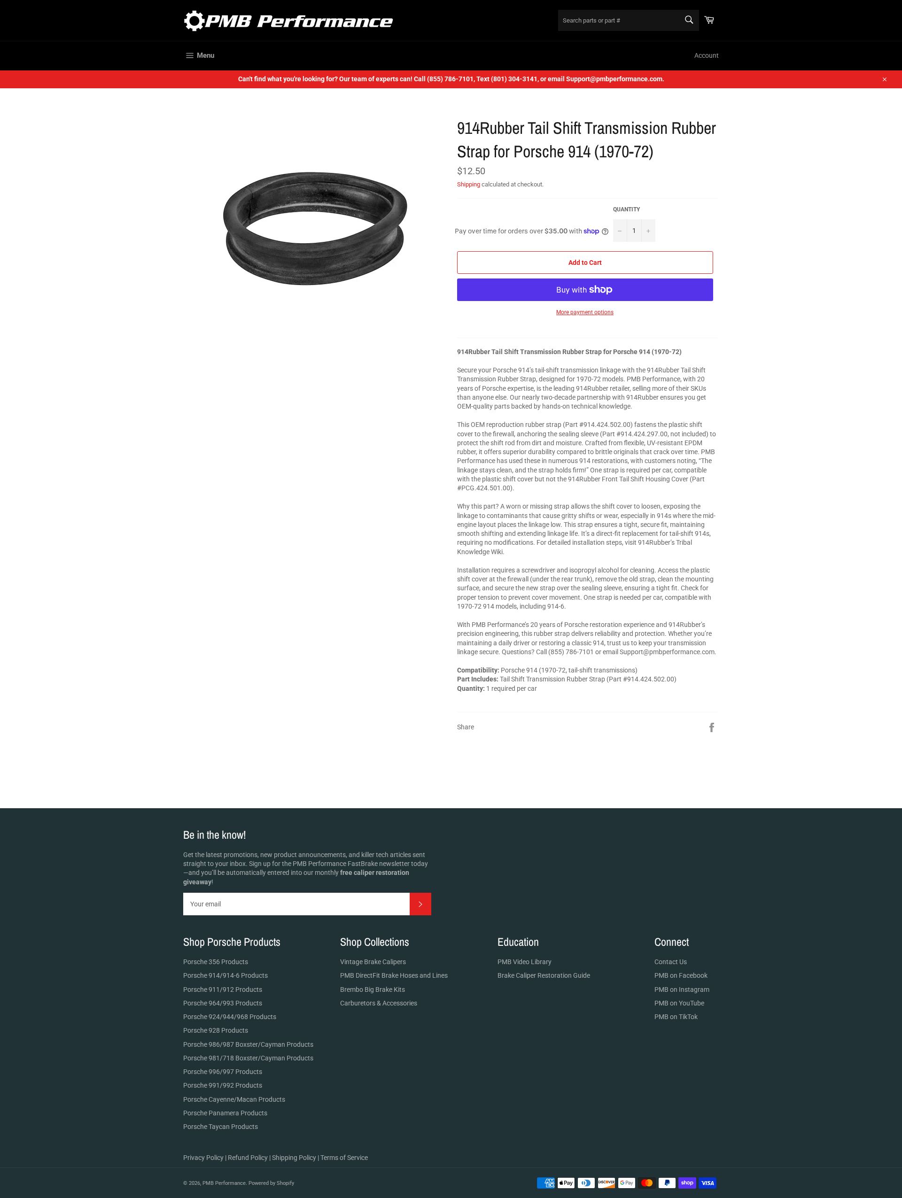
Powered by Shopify (271, 1183)
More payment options (585, 312)
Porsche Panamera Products (225, 1113)
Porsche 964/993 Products (222, 1003)
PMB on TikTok (676, 1016)
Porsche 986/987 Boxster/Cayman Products (248, 1044)
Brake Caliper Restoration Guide (544, 975)
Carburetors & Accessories (378, 1003)
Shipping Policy (294, 1157)
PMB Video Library (525, 962)
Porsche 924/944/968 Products (229, 1016)
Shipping (468, 184)
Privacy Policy (203, 1157)
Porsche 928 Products (215, 1030)
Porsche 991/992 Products (222, 1085)
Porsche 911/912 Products (222, 989)
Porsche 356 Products (215, 962)
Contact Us (670, 962)
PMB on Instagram (681, 989)
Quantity (626, 209)
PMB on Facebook (681, 975)
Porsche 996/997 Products (222, 1071)
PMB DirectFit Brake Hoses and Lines (394, 975)
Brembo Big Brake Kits (372, 989)
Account (706, 55)
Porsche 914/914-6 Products (225, 975)
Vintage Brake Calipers (373, 962)
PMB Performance (224, 1183)
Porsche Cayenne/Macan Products (234, 1099)
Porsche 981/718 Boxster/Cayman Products (248, 1058)
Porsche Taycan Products (220, 1126)
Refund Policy (248, 1157)
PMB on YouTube (679, 1003)
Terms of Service (344, 1157)
